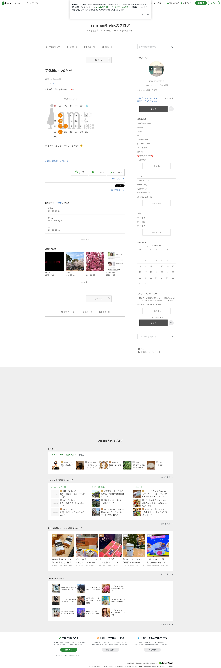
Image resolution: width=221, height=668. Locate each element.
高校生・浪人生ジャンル (147, 101)
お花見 (140, 131)
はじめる (68, 650)
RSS (142, 349)
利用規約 (120, 666)
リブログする (117, 172)
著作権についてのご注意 (150, 352)
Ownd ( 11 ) (142, 185)
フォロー (154, 109)
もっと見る (84, 239)
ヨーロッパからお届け (59, 487)
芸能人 (81, 455)
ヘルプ (171, 666)
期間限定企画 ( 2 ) (144, 197)
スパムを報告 (95, 666)
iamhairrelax (156, 81)
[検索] (172, 47)
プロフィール (150, 85)
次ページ (98, 60)
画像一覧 (91, 47)
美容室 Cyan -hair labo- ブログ (150, 304)
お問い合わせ (108, 666)
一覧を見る (156, 166)
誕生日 (140, 152)
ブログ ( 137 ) (143, 180)
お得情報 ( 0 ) (142, 189)
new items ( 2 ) (143, 193)
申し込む (152, 650)
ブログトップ (54, 47)
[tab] (64, 455)
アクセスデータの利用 (134, 666)
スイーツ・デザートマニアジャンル (64, 455)
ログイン (213, 3)
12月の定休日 (142, 160)
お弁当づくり (138, 487)
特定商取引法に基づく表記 (155, 666)
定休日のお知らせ (58, 71)
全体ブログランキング (146, 98)
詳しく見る (110, 650)
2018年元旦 (142, 147)
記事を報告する (119, 190)
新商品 (140, 127)
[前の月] (147, 245)
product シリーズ (144, 143)
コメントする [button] (99, 172)
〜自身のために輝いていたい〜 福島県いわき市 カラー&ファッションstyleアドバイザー (156, 299)
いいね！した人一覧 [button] (118, 179)
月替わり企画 (142, 139)
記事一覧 (74, 47)
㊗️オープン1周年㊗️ (145, 155)
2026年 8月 (157, 245)
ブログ (53, 83)
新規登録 (201, 3)
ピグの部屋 (163, 85)
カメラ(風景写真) (98, 487)
